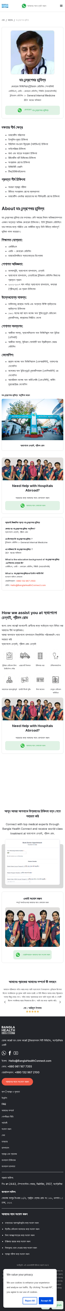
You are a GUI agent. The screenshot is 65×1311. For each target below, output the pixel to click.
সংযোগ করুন (6, 1128)
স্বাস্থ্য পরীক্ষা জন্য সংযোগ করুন (17, 1253)
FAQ (4, 1104)
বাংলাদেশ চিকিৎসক (9, 1160)
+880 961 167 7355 (19, 1066)
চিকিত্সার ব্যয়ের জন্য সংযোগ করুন (17, 1241)
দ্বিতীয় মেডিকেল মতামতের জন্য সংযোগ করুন (22, 1229)
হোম (3, 20)
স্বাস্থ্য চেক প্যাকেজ (9, 1153)
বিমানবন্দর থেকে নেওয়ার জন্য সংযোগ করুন (21, 1247)
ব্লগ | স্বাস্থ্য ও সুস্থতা (11, 1091)
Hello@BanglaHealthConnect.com (28, 585)
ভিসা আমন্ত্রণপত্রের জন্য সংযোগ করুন (19, 1235)
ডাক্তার (10, 20)
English (57, 1305)
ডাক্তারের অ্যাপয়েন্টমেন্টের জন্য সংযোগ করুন (22, 1222)
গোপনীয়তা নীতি (8, 1116)
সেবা (3, 1135)
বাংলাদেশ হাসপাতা (8, 1166)
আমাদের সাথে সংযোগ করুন (17, 1081)
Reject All (30, 1300)
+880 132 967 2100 (26, 580)
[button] (61, 6)
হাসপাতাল (5, 1147)
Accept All (46, 1300)
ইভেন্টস (4, 1097)
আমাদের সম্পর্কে (8, 1110)
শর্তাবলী (4, 1122)
